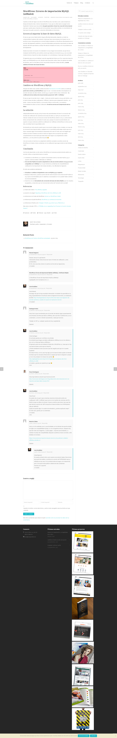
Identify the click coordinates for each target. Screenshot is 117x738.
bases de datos (59, 17)
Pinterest (40, 213)
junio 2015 (80, 103)
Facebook (26, 213)
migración (67, 17)
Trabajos (76, 3)
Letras (79, 161)
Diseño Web (46, 17)
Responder (49, 254)
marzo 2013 (81, 140)
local (64, 17)
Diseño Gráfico (82, 154)
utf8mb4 (31, 18)
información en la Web (55, 88)
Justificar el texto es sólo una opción (85, 25)
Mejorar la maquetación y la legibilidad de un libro (85, 19)
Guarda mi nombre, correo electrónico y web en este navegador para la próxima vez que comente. (46, 509)
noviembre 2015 (82, 93)
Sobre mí (69, 3)
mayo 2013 (80, 133)
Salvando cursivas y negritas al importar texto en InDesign (86, 73)
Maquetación (81, 164)
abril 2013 (80, 137)
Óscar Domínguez (34, 372)
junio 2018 (80, 83)
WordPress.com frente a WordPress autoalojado (37, 238)
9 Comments (40, 17)
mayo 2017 (80, 89)
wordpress (35, 18)
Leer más (93, 735)
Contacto (87, 3)
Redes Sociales (82, 171)
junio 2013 (80, 130)
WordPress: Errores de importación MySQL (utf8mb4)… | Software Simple (48, 272)
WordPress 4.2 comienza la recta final (51, 199)
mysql (71, 17)
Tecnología (81, 178)
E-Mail (55, 213)
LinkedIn (48, 213)
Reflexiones (81, 174)
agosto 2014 (81, 116)
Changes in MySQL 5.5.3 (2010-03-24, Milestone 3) (51, 203)
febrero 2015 (81, 110)
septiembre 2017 (82, 86)
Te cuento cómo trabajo (84, 32)
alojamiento (53, 17)
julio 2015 (80, 100)
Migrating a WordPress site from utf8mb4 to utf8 (48, 193)
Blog (81, 3)
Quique (80, 53)
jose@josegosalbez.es (30, 536)
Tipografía (80, 181)
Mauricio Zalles (33, 421)
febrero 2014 (81, 126)
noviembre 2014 (82, 113)
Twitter (34, 213)
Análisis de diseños (83, 147)
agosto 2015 (81, 96)
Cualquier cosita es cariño (84, 29)
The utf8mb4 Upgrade (41, 189)
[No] (115, 735)
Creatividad (81, 151)
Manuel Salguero (34, 252)
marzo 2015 (81, 106)
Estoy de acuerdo (83, 735)
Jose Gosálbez (34, 17)
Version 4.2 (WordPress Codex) (53, 196)
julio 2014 (80, 120)
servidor (25, 18)
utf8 (28, 18)
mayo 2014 (81, 123)
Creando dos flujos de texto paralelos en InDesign (85, 37)
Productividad (81, 167)
